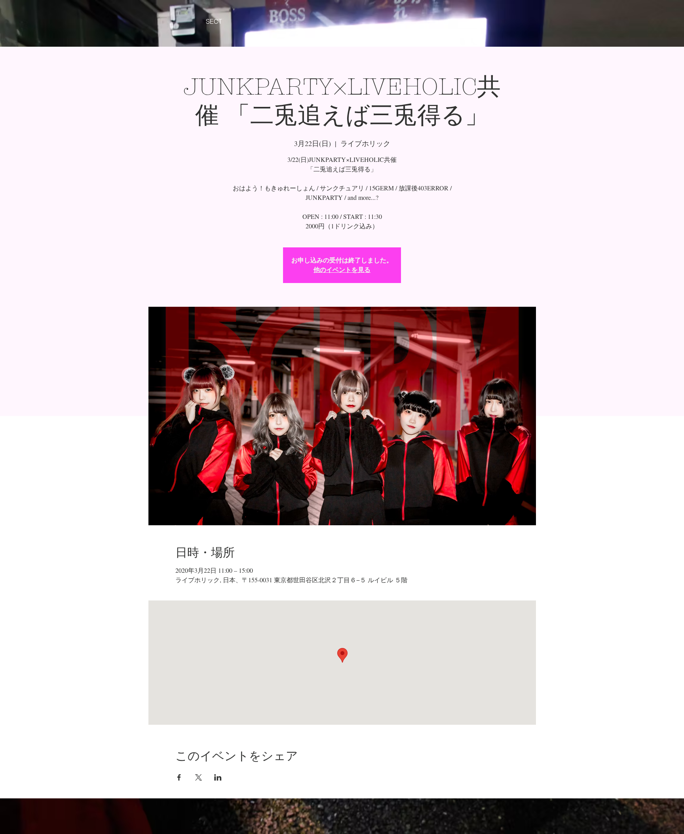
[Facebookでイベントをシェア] (179, 777)
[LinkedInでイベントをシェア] (218, 777)
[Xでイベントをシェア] (198, 777)
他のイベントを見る (342, 270)
